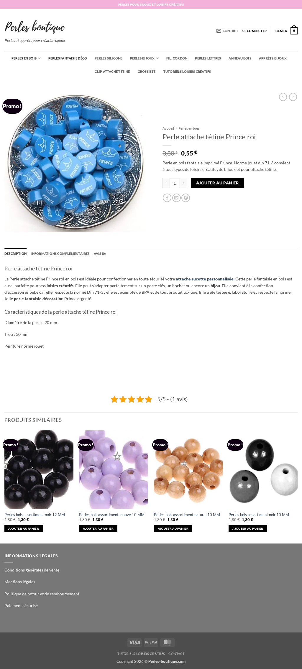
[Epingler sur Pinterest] (185, 198)
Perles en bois (24, 58)
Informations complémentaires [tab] (60, 253)
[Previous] (4, 486)
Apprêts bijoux (273, 58)
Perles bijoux (142, 58)
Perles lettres (208, 58)
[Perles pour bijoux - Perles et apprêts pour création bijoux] (34, 25)
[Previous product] (293, 97)
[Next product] (283, 97)
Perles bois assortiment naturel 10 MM (187, 515)
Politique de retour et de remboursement (41, 593)
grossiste (147, 71)
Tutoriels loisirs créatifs (187, 71)
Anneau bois (240, 58)
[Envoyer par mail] (176, 198)
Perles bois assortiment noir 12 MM (34, 515)
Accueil (168, 128)
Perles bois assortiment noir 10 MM (259, 515)
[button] (254, 31)
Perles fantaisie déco (67, 58)
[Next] (297, 486)
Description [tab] (15, 253)
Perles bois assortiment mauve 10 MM (112, 515)
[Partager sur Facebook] (167, 198)
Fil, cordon (176, 58)
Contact (176, 653)
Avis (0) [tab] (100, 253)
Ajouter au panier (217, 183)
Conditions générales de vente (31, 569)
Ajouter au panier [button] (23, 528)
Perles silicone (108, 58)
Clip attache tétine (112, 71)
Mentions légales (19, 581)
